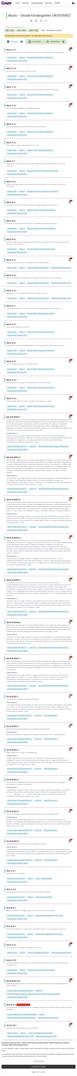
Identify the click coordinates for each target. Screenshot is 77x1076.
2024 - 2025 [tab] (33, 30)
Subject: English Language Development (20, 991)
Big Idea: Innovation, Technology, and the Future (42, 171)
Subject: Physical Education (16, 878)
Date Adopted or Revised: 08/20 (17, 450)
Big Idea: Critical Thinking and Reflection (40, 57)
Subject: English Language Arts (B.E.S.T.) (19, 715)
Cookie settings (38, 1061)
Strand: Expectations (50, 715)
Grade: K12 (32, 446)
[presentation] (9, 30)
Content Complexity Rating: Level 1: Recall (20, 1036)
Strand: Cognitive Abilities (44, 878)
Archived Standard (23, 1005)
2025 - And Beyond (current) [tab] (52, 30)
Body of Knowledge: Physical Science (40, 1033)
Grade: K (22, 57)
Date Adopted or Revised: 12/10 (17, 61)
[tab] (15, 41)
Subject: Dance (12, 953)
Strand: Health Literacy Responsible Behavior (21, 1018)
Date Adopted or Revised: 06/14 (17, 997)
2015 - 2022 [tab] (10, 30)
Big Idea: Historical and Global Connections (41, 210)
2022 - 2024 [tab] (21, 30)
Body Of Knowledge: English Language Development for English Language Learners (33, 994)
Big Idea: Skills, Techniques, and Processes (40, 313)
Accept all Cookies (38, 1067)
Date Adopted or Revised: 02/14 (17, 882)
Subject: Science (12, 1033)
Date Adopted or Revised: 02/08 (46, 1036)
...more (36, 442)
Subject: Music (12, 57)
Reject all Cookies (38, 1072)
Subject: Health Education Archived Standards (21, 1014)
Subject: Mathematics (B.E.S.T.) (17, 446)
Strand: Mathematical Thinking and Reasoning (53, 446)
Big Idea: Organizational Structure (38, 268)
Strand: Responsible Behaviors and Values (49, 915)
